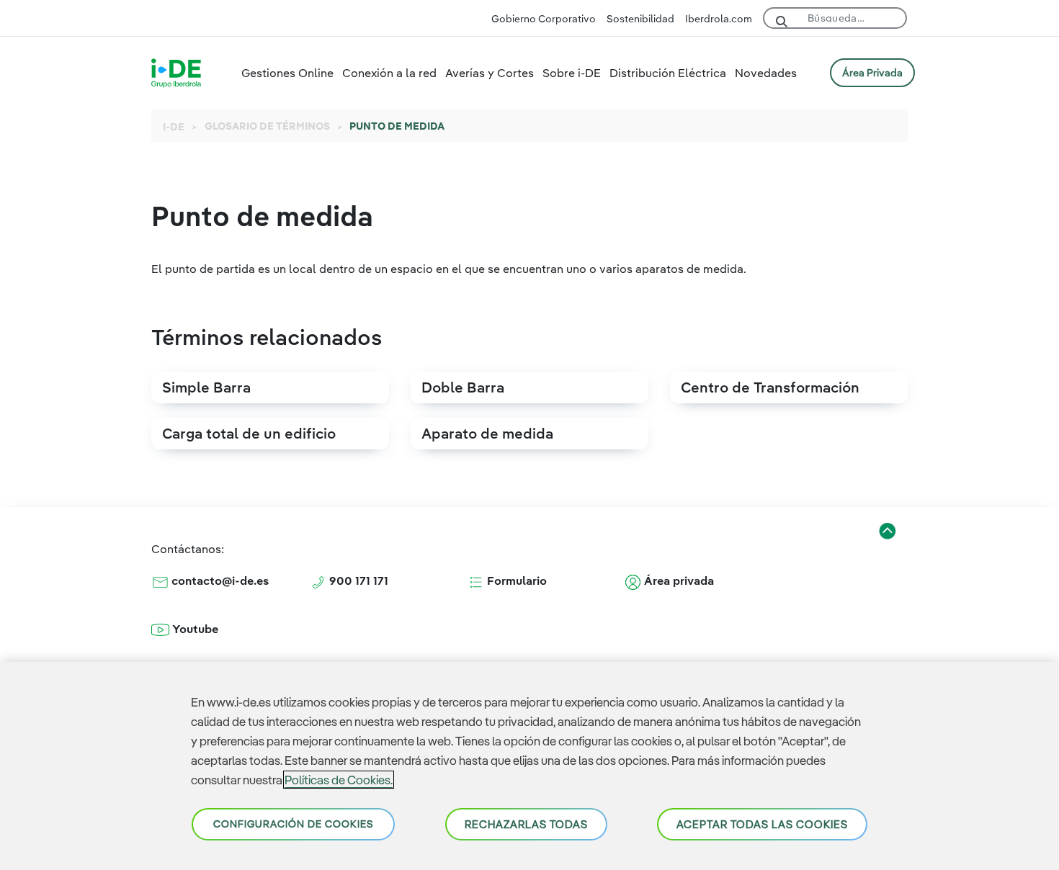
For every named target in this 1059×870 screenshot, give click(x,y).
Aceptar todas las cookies (762, 824)
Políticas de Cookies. (339, 779)
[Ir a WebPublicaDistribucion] (176, 71)
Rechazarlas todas (526, 824)
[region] (529, 766)
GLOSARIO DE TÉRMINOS (267, 126)
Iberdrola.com (718, 18)
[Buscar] (781, 19)
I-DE (173, 126)
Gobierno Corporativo (543, 18)
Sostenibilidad (640, 18)
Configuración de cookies (293, 823)
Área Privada (872, 72)
